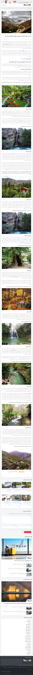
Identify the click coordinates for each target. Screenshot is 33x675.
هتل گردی (15, 667)
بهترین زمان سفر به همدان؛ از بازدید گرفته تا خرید (19, 606)
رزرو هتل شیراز (28, 632)
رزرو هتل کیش (28, 627)
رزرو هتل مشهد (28, 624)
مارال (20, 491)
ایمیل (14, 525)
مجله (31, 667)
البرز (18, 8)
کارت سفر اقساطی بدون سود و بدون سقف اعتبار (23, 560)
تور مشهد (29, 652)
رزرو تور (29, 622)
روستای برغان (13, 350)
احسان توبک (9, 504)
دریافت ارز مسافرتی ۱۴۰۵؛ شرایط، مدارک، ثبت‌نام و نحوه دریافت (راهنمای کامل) (14, 611)
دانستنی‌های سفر (10, 667)
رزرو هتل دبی (28, 635)
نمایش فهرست (23, 58)
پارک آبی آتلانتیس (27, 641)
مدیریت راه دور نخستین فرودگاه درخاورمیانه (19, 564)
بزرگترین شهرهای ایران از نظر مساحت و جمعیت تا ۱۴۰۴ (27, 502)
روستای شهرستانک (15, 276)
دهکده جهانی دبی (27, 649)
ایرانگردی (24, 667)
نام (29, 525)
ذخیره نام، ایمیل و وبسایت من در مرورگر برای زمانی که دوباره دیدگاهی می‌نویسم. (18, 529)
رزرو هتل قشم (28, 633)
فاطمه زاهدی (28, 504)
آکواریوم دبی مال (27, 647)
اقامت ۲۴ (14, 673)
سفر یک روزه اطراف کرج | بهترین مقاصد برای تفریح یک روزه (18, 36)
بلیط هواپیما (28, 621)
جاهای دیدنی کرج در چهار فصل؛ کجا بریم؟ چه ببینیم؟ (16, 489)
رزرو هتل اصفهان (27, 630)
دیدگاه (29, 515)
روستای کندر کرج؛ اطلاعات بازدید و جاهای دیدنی (6, 489)
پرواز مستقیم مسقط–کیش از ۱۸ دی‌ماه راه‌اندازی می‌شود (18, 573)
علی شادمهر (19, 505)
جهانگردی (20, 667)
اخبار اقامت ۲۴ (29, 669)
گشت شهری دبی (27, 639)
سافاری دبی (28, 644)
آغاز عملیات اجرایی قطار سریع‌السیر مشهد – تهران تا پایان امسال (17, 568)
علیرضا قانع (9, 491)
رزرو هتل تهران (28, 626)
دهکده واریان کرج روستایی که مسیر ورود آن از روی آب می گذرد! (17, 502)
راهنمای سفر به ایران (23, 8)
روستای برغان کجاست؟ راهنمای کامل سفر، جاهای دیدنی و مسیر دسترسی (26, 490)
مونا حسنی (29, 492)
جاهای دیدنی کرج (21, 50)
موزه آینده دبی (28, 642)
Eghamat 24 (7, 673)
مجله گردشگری (30, 7)
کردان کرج (29, 393)
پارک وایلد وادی (28, 646)
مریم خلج (29, 38)
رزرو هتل (29, 619)
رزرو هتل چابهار (28, 629)
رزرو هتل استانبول (27, 636)
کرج (16, 8)
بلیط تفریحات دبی (27, 638)
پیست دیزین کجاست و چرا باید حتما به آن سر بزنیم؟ (6, 502)
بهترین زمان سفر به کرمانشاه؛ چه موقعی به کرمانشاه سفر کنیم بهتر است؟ (18, 603)
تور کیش (29, 650)
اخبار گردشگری (5, 667)
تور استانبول (28, 653)
